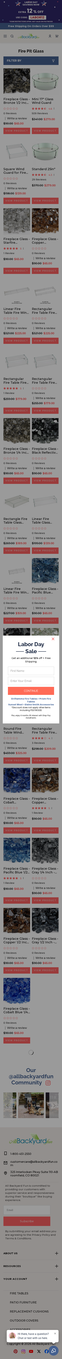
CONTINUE (31, 690)
